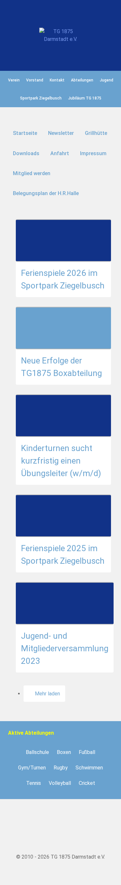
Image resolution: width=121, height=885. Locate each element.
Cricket (87, 783)
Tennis (33, 783)
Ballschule (37, 752)
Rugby (61, 768)
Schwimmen (89, 768)
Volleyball (60, 783)
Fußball (87, 752)
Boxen (64, 752)
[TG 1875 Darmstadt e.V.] (60, 35)
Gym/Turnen (32, 768)
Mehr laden (47, 694)
